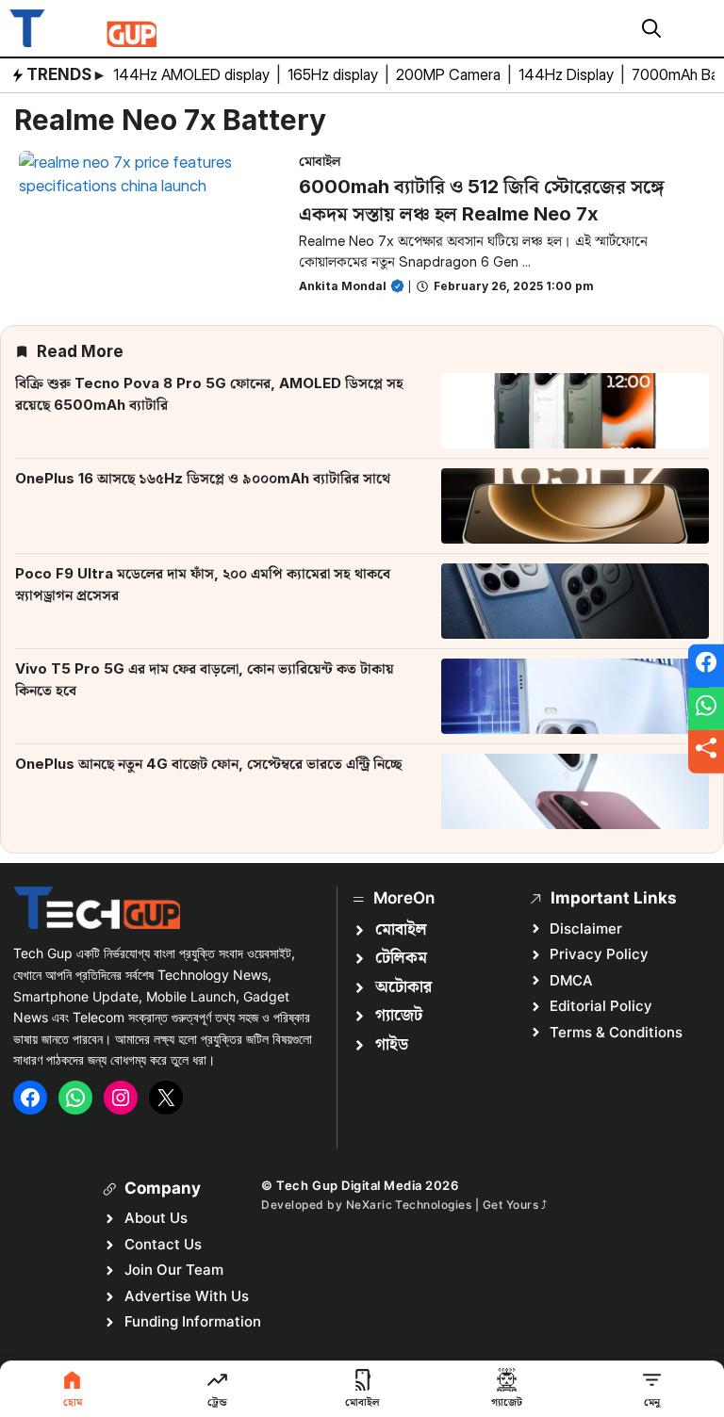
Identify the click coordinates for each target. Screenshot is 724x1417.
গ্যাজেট (398, 1015)
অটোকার (403, 987)
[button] (651, 28)
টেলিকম (401, 958)
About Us (156, 1218)
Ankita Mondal (343, 286)
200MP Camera (450, 74)
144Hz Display (567, 74)
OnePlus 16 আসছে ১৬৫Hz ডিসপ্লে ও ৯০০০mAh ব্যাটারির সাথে (202, 478)
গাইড (391, 1045)
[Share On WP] (706, 708)
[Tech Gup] (82, 28)
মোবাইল (320, 161)
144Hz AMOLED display (193, 74)
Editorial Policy (601, 1006)
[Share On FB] (706, 666)
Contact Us (163, 1244)
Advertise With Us (186, 1296)
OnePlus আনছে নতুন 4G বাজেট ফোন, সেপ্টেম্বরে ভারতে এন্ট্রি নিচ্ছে (208, 764)
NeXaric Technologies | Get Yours (444, 1204)
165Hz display (335, 74)
